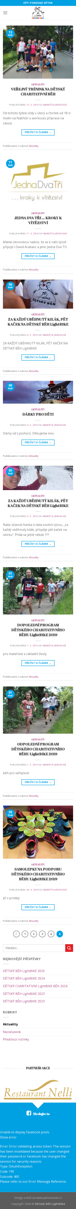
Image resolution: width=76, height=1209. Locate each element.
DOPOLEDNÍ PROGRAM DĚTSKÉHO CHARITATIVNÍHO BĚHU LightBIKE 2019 (38, 629)
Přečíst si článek (38, 132)
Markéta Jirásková (55, 104)
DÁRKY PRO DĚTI (38, 414)
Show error (8, 1137)
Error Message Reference (47, 1181)
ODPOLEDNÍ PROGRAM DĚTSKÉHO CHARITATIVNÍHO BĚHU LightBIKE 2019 (38, 749)
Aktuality (38, 84)
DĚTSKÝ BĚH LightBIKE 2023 (24, 994)
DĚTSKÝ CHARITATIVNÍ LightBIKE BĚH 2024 (35, 986)
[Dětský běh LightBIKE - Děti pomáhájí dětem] (38, 13)
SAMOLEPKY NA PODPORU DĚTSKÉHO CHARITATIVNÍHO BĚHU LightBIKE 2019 (38, 874)
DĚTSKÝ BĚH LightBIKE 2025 (24, 971)
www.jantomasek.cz (49, 1198)
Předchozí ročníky (16, 1039)
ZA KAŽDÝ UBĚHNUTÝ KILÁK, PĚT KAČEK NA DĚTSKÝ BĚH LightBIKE (38, 322)
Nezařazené (12, 1032)
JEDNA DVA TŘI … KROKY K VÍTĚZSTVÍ (38, 220)
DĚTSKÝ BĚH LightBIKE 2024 (24, 978)
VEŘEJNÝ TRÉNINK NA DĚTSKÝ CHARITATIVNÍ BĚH (38, 91)
